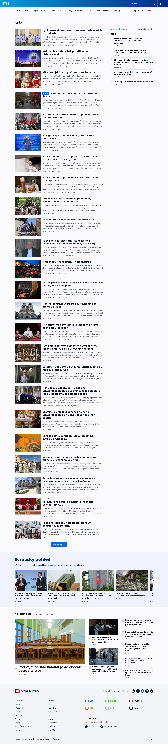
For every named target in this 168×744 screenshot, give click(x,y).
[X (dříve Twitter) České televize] (147, 691)
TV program (19, 700)
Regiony (68, 10)
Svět (60, 10)
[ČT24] (7, 3)
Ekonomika (79, 10)
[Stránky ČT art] (109, 708)
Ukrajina (34, 10)
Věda (98, 10)
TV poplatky (19, 708)
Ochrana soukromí (43, 739)
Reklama (50, 704)
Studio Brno (52, 708)
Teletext (18, 711)
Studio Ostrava (53, 711)
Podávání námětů (54, 722)
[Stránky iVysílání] (136, 701)
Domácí (52, 10)
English (31, 739)
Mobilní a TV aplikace (23, 726)
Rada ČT (50, 715)
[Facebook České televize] (138, 691)
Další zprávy (57, 545)
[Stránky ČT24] (89, 701)
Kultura (106, 10)
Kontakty (51, 730)
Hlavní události (22, 10)
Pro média (51, 700)
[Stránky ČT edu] (133, 708)
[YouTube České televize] (142, 691)
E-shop (17, 722)
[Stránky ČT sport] (111, 701)
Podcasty (116, 10)
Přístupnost (56, 739)
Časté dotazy (52, 726)
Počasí (90, 10)
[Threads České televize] (151, 691)
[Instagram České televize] (133, 691)
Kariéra (50, 719)
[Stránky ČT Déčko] (89, 708)
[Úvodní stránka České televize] (27, 691)
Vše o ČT (18, 730)
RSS (152, 739)
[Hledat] (153, 3)
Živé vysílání (19, 704)
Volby (43, 10)
